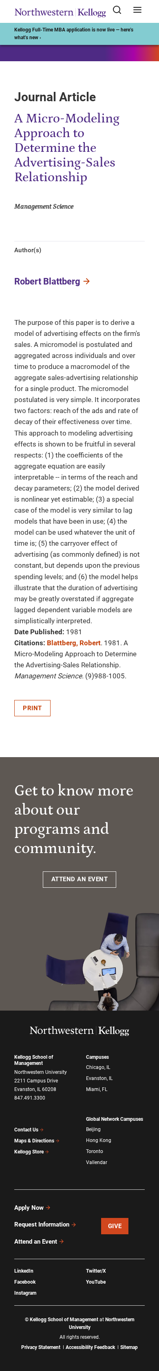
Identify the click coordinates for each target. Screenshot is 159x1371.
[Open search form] (120, 10)
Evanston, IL (99, 1078)
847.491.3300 (29, 1098)
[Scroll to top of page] (145, 1328)
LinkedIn (23, 1271)
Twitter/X (96, 1271)
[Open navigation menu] (137, 10)
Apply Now (29, 1207)
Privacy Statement (40, 1347)
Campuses (97, 1057)
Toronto (94, 1151)
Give (115, 1226)
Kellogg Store (29, 1152)
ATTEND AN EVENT (79, 879)
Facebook (24, 1282)
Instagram (25, 1293)
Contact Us (26, 1130)
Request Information (41, 1224)
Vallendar (96, 1162)
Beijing (93, 1129)
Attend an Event (35, 1241)
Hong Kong (98, 1140)
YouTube (96, 1282)
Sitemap (129, 1347)
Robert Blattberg (47, 281)
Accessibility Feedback (90, 1347)
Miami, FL (96, 1089)
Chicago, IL (98, 1067)
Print (32, 708)
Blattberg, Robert (74, 643)
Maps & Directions (34, 1141)
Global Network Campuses (114, 1119)
